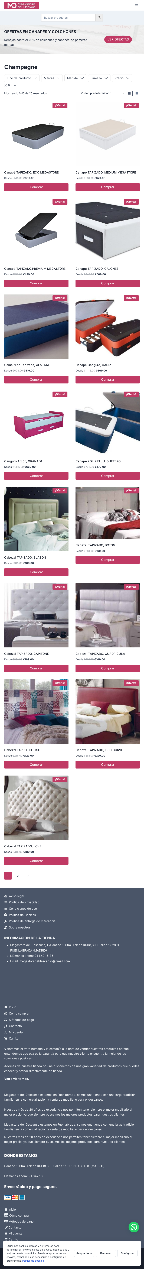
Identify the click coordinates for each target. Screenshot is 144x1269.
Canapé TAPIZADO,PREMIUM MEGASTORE (35, 268)
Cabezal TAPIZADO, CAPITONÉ (26, 654)
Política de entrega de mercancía (32, 921)
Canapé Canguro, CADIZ (93, 365)
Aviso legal (16, 896)
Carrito (13, 1038)
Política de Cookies (22, 915)
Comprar (36, 187)
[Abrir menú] (136, 5)
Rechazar (106, 1253)
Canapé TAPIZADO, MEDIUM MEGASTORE (106, 172)
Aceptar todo (84, 1253)
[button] (134, 1227)
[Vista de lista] (137, 93)
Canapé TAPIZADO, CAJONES (97, 268)
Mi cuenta (16, 1032)
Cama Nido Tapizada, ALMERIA (26, 365)
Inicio (12, 1007)
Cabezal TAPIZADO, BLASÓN (25, 557)
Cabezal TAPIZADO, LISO (22, 750)
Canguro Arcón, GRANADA (23, 461)
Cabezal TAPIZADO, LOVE (22, 846)
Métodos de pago (21, 1020)
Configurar (127, 1253)
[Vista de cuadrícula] (130, 93)
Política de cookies (33, 1260)
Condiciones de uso (23, 908)
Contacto (15, 1026)
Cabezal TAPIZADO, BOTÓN (95, 545)
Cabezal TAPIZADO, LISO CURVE (99, 750)
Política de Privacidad (24, 902)
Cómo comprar (19, 1013)
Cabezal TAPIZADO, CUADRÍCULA (100, 654)
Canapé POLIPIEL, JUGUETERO (98, 461)
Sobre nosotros (20, 927)
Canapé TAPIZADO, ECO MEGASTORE (31, 172)
